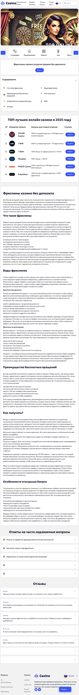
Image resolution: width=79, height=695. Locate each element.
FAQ (45, 101)
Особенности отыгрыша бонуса (19, 101)
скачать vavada (8, 308)
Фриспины (5, 691)
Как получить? (49, 93)
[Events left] (3, 53)
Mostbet (22, 159)
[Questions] (39, 565)
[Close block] (76, 80)
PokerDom (23, 174)
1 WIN (20, 143)
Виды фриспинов (50, 88)
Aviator (27, 680)
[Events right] (76, 53)
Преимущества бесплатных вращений (17, 94)
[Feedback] (39, 651)
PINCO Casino (24, 166)
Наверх (63, 689)
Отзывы (10, 107)
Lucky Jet (27, 685)
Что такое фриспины (15, 88)
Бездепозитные (7, 687)
